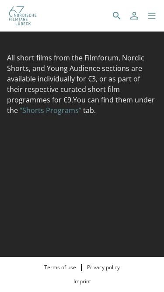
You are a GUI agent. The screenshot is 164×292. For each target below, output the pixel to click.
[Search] (117, 16)
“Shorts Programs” (50, 110)
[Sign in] (134, 16)
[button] (152, 16)
